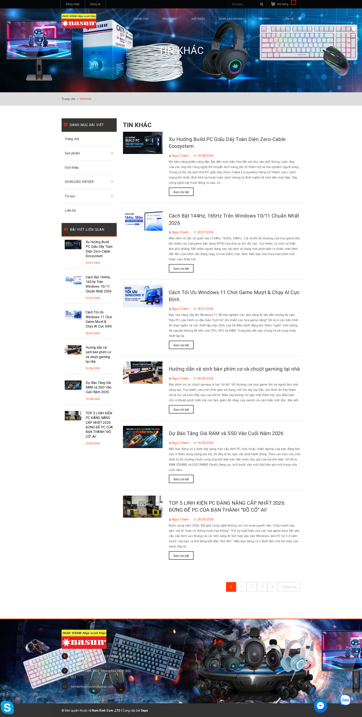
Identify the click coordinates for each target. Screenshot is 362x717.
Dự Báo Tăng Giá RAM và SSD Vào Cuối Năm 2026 (226, 433)
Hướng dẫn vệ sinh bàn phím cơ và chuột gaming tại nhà (234, 369)
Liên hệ (288, 18)
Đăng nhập (73, 4)
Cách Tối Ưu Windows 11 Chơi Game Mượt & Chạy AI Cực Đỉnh (99, 319)
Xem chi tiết (181, 192)
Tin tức (263, 18)
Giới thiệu (198, 18)
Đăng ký (95, 4)
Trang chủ (140, 18)
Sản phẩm (169, 18)
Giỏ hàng (283, 4)
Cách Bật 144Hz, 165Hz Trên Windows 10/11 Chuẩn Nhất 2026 (99, 284)
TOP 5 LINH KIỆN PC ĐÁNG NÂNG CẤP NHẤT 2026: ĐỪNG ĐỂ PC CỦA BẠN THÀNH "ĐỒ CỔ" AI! (99, 425)
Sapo (144, 710)
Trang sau (289, 587)
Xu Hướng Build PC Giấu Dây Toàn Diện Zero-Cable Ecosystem (99, 249)
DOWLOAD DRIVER (231, 18)
